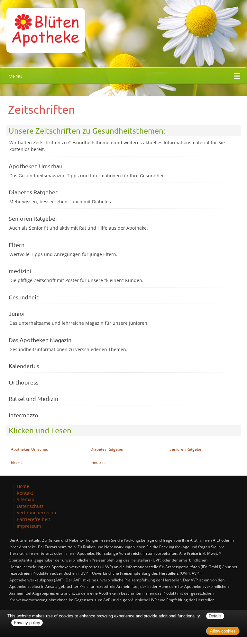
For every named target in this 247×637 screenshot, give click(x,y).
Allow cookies (223, 631)
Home (23, 486)
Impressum (29, 526)
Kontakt (25, 493)
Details (215, 616)
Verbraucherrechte (37, 512)
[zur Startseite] (42, 26)
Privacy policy (27, 622)
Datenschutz (30, 506)
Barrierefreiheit (33, 519)
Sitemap (25, 499)
